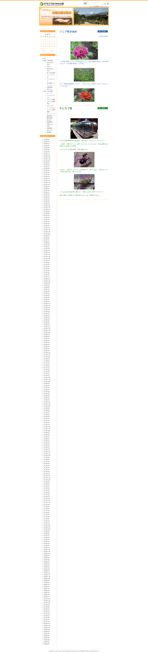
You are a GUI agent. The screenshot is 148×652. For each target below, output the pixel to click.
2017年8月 (46, 361)
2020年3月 (46, 297)
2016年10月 (46, 381)
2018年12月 (46, 328)
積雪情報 (49, 122)
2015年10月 (46, 406)
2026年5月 (46, 145)
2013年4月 (46, 467)
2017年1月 (46, 375)
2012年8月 (46, 484)
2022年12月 (46, 229)
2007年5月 (46, 613)
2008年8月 (46, 582)
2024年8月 (46, 188)
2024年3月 (46, 199)
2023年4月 (46, 221)
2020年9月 (46, 285)
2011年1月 (46, 523)
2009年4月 (46, 566)
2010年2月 (46, 545)
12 (50, 41)
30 (43, 48)
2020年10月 (46, 283)
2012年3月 (46, 494)
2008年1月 (46, 596)
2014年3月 (46, 445)
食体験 (49, 132)
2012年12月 (46, 476)
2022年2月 (46, 250)
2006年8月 (46, 631)
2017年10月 (46, 357)
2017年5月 (46, 367)
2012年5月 (46, 490)
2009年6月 (46, 562)
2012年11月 (46, 478)
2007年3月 (46, 617)
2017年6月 (46, 365)
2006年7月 (46, 633)
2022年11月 (46, 232)
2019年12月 (46, 303)
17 (45, 44)
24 (45, 46)
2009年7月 (46, 560)
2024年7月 (46, 191)
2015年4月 (46, 418)
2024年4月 (46, 197)
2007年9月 (46, 605)
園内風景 (49, 118)
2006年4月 (46, 640)
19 (50, 44)
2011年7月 (46, 510)
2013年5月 (46, 465)
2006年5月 (46, 638)
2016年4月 (46, 394)
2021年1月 (46, 277)
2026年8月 (46, 139)
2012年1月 (46, 498)
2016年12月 (46, 377)
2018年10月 (46, 332)
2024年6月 (46, 193)
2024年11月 (46, 182)
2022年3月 (46, 248)
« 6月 (43, 51)
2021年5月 (46, 268)
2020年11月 (46, 281)
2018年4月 (46, 344)
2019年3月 (46, 322)
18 (47, 44)
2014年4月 (46, 443)
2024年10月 (46, 184)
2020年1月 (46, 301)
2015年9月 (46, 408)
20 (52, 44)
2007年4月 (46, 615)
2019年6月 (46, 316)
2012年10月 (46, 480)
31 (45, 48)
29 (41, 48)
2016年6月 (46, 389)
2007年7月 (46, 609)
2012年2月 (46, 496)
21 (54, 44)
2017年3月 (46, 371)
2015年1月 (46, 424)
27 (52, 46)
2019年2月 (46, 324)
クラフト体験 (51, 99)
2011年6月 (46, 512)
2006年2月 (46, 644)
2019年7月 (46, 314)
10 (45, 41)
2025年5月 (46, 170)
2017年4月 (46, 369)
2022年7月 (46, 240)
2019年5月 (46, 318)
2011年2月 (46, 521)
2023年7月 (46, 215)
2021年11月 (46, 256)
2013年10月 (46, 455)
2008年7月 (46, 584)
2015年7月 (46, 412)
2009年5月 (46, 564)
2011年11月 (46, 502)
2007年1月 (46, 621)
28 (54, 46)
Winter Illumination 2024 (50, 69)
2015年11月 (46, 404)
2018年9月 (46, 334)
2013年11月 (46, 453)
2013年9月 (46, 457)
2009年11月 (46, 551)
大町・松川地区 (48, 91)
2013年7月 (46, 461)
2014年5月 (46, 441)
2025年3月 (46, 174)
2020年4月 (46, 295)
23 (43, 46)
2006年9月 (46, 629)
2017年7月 (46, 363)
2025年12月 (46, 156)
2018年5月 (46, 342)
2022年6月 (46, 242)
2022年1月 (46, 252)
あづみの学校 (51, 73)
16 (43, 44)
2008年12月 (46, 574)
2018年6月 (46, 340)
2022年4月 (46, 246)
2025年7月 (46, 166)
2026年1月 (46, 154)
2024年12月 (46, 180)
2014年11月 (46, 428)
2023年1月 (46, 227)
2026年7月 (46, 141)
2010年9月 (46, 531)
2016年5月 (46, 391)
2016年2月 (46, 398)
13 (52, 41)
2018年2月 (46, 348)
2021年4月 (46, 270)
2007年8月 (46, 607)
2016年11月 (46, 379)
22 (41, 46)
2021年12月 (46, 254)
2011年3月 (46, 519)
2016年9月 (46, 383)
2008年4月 (46, 590)
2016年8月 (46, 385)
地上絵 (49, 120)
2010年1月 (46, 547)
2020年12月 (46, 279)
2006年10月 (46, 627)
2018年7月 (46, 338)
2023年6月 (46, 217)
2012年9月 (46, 482)
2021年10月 (46, 258)
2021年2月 (46, 275)
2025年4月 (46, 172)
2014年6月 (46, 439)
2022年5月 (46, 244)
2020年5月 (46, 293)
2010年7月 (46, 535)
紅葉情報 (49, 87)
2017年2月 (46, 373)
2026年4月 (46, 147)
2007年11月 (46, 601)
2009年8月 (46, 558)
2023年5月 (46, 219)
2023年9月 (46, 211)
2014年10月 (46, 430)
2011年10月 (46, 504)
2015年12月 (46, 402)
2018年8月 (46, 336)
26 (50, 46)
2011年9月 (46, 506)
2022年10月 (46, 234)
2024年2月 (46, 201)
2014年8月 (46, 435)
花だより (49, 89)
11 (47, 41)
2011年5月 (46, 514)
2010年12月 (46, 525)
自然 (48, 126)
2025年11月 (46, 158)
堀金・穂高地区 (48, 60)
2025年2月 (46, 176)
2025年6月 (46, 168)
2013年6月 (46, 463)
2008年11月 (46, 576)
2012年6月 (46, 488)
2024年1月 (46, 203)
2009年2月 (46, 570)
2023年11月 (46, 207)
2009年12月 (46, 549)
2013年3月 (46, 469)
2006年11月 (46, 625)
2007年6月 (46, 611)
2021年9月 (46, 260)
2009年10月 (46, 553)
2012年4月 (46, 492)
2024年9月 (46, 186)
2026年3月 (46, 150)
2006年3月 (46, 642)
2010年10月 (46, 529)
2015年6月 (46, 414)
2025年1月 (46, 178)
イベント (49, 93)
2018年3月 (46, 346)
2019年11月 (46, 305)
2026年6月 (46, 143)
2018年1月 (46, 350)
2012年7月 (46, 486)
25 (47, 46)
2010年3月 (46, 543)
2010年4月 (46, 541)
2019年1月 (46, 326)
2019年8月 (46, 312)
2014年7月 (46, 437)
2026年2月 (46, 152)
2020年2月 (46, 299)
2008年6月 (46, 586)
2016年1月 (46, 400)
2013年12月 (46, 451)
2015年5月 (46, 416)
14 (54, 41)
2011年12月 (46, 500)
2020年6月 (46, 291)
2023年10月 (46, 209)
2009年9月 (46, 555)
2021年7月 (46, 264)
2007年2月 (46, 619)
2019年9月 (46, 309)
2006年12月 (46, 623)
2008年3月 (46, 592)
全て (44, 58)
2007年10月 (46, 603)
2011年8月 (46, 508)
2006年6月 (46, 635)
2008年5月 (46, 588)
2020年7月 (46, 289)
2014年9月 (46, 432)
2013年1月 (46, 473)
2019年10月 (46, 307)
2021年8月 (46, 262)
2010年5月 (46, 539)
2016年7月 (46, 387)
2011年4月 (46, 517)
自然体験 (49, 128)
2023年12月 (46, 205)
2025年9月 (46, 162)
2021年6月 (46, 266)
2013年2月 (46, 471)
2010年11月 (46, 527)
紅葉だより (50, 124)
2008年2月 (46, 594)
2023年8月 (46, 213)
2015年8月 (46, 410)
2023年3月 (46, 223)
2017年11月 (46, 355)
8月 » (52, 51)
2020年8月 (46, 287)
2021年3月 (46, 273)
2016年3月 (46, 396)
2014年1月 (46, 449)
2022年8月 (46, 238)
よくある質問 (94, 6)
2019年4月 (46, 320)
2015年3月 (46, 420)
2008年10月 (46, 578)
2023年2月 (46, 225)
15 (41, 44)
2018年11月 (46, 330)
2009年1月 (46, 572)
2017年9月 (46, 359)
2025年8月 (46, 164)
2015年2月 (46, 422)
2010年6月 (46, 537)
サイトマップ (105, 6)
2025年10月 (46, 160)
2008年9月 (46, 580)
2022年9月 (46, 236)
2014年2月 (46, 447)
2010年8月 (46, 533)
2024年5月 (46, 195)
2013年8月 (46, 459)
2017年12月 (46, 353)
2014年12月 (46, 426)
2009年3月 (46, 568)
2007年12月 (46, 599)
